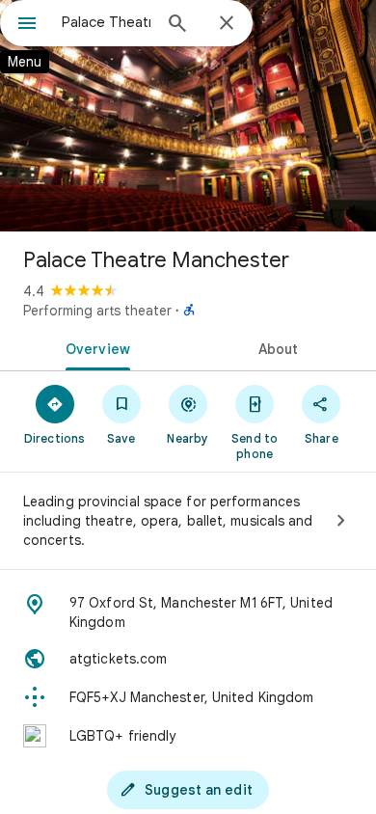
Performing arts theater (97, 310)
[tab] (94, 347)
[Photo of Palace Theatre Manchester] (188, 115)
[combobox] (106, 22)
